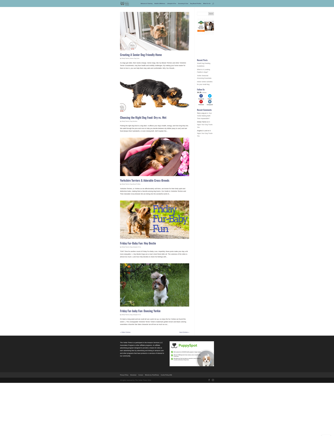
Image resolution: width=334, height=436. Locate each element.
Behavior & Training (146, 3)
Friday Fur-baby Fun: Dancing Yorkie (140, 311)
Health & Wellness (159, 3)
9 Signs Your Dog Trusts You (204, 124)
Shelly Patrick (125, 58)
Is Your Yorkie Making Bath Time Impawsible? (204, 115)
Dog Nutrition (133, 121)
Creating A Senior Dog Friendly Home (141, 54)
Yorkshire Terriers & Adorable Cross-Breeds (144, 180)
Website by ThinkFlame (152, 375)
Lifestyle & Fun (171, 3)
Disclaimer (133, 375)
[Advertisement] (52, 409)
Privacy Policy (124, 375)
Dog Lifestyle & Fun (135, 247)
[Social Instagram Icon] (213, 380)
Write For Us (206, 3)
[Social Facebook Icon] (209, 380)
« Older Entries (125, 332)
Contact (140, 375)
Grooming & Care (183, 3)
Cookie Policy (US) (166, 375)
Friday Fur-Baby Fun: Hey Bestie (138, 243)
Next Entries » (184, 332)
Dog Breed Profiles (195, 3)
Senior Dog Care (134, 58)
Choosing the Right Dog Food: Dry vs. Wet (143, 117)
